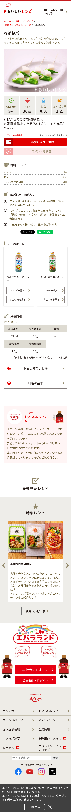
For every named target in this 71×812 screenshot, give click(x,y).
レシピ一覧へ (18, 290)
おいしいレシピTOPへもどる (54, 11)
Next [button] (67, 565)
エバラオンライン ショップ (49, 748)
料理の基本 (35, 383)
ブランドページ (13, 720)
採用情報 (8, 748)
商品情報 (8, 711)
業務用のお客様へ (49, 739)
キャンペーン (46, 720)
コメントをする (41, 151)
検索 (55, 757)
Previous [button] (3, 565)
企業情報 (44, 729)
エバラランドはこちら (35, 669)
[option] (35, 561)
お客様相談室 (11, 739)
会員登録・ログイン (35, 680)
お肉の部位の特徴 (35, 368)
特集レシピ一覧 (35, 611)
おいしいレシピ (48, 711)
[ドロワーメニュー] (66, 5)
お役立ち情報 (11, 729)
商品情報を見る (18, 299)
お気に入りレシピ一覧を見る (52, 135)
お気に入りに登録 (42, 142)
